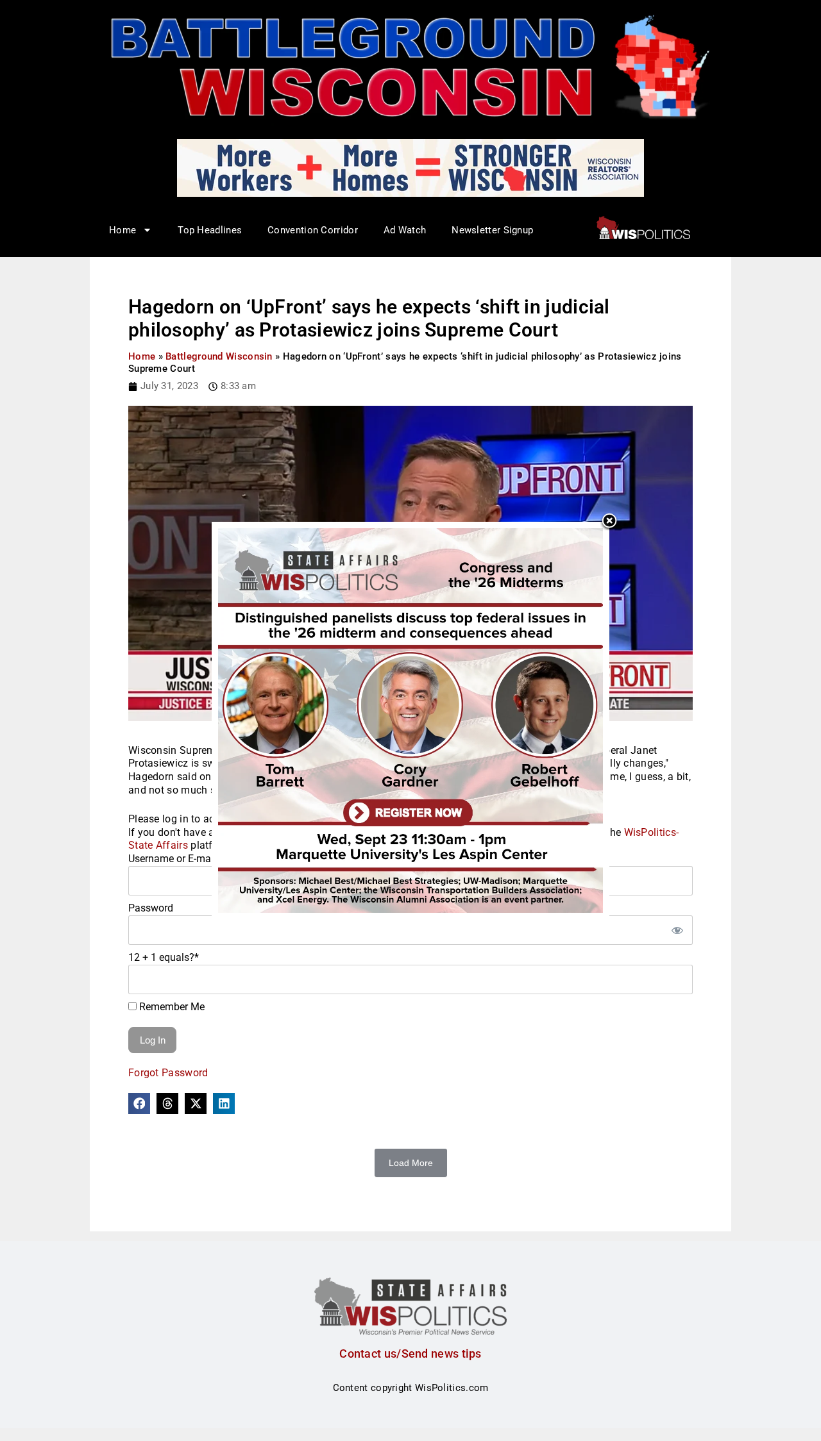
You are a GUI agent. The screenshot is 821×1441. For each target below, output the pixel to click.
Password (150, 908)
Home (141, 356)
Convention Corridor (312, 230)
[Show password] (677, 930)
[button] (139, 1104)
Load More (411, 1163)
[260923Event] (410, 720)
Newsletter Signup (492, 230)
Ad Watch (405, 230)
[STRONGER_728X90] (410, 167)
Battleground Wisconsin (219, 356)
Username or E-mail (172, 859)
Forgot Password (168, 1073)
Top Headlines (210, 230)
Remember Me (171, 1007)
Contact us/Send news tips (410, 1353)
